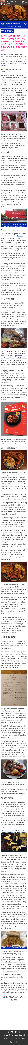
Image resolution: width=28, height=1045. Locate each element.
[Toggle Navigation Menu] (26, 3)
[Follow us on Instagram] (19, 1032)
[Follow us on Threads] (8, 1032)
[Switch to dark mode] (23, 2)
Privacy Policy (14, 1042)
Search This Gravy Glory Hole (15, 1035)
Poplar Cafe (13, 486)
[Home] (3, 2)
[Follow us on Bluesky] (12, 1032)
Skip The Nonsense (7, 31)
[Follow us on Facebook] (16, 1032)
